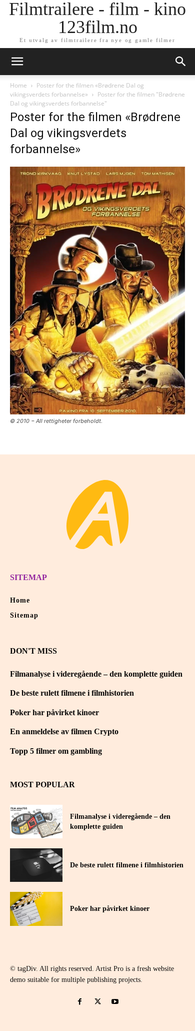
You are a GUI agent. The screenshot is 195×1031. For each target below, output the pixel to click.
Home (18, 85)
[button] (181, 61)
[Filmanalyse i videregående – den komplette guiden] (36, 821)
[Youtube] (115, 1001)
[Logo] (97, 514)
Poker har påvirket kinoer (54, 712)
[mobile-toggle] (17, 61)
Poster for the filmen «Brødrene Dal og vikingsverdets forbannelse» (77, 90)
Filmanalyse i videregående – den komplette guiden (96, 674)
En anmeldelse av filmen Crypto (64, 731)
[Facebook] (80, 1001)
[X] (97, 1001)
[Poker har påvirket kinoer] (36, 908)
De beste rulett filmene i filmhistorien (72, 693)
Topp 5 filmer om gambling (56, 751)
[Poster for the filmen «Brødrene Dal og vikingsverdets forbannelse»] (97, 411)
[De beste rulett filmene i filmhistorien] (36, 865)
